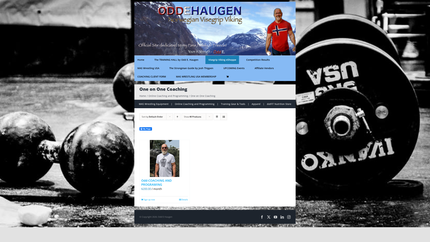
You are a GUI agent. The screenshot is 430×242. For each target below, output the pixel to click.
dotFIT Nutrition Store (279, 104)
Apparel (256, 104)
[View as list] (223, 116)
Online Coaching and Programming (194, 104)
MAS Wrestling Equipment (153, 104)
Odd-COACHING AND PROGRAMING (156, 182)
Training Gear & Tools (233, 104)
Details (184, 199)
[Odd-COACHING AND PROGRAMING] (165, 158)
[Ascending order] (177, 116)
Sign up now (149, 199)
